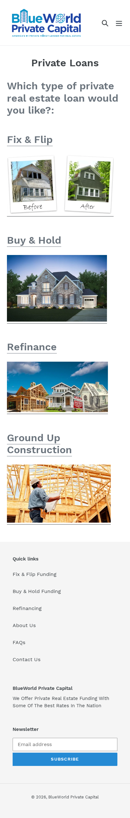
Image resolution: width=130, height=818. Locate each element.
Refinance (32, 347)
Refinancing (27, 608)
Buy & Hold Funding (37, 591)
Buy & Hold (34, 240)
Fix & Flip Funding (34, 574)
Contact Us (26, 659)
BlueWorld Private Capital (73, 797)
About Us (24, 625)
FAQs (19, 642)
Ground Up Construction (39, 444)
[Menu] (119, 23)
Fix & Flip (30, 139)
